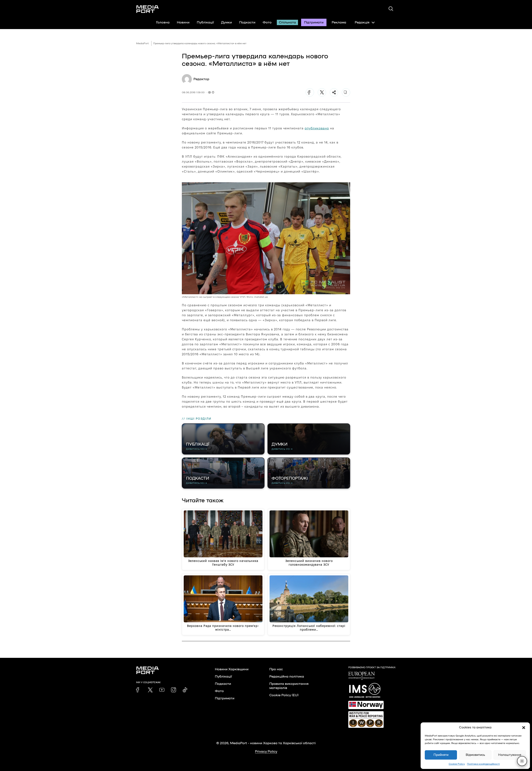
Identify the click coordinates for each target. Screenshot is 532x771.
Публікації (205, 22)
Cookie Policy (457, 764)
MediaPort (142, 43)
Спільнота (287, 22)
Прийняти (440, 754)
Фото (267, 22)
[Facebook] (310, 92)
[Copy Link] (346, 92)
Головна (163, 22)
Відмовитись (475, 754)
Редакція (362, 22)
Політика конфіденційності (483, 764)
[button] (524, 728)
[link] (139, 690)
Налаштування (509, 754)
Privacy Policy (266, 751)
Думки (226, 22)
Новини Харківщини (232, 669)
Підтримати (314, 22)
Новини (183, 22)
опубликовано (317, 128)
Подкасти (247, 22)
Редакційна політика (286, 676)
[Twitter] (322, 92)
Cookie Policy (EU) (283, 695)
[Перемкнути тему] (522, 761)
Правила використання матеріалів (289, 686)
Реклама (339, 22)
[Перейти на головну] (147, 9)
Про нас (276, 669)
